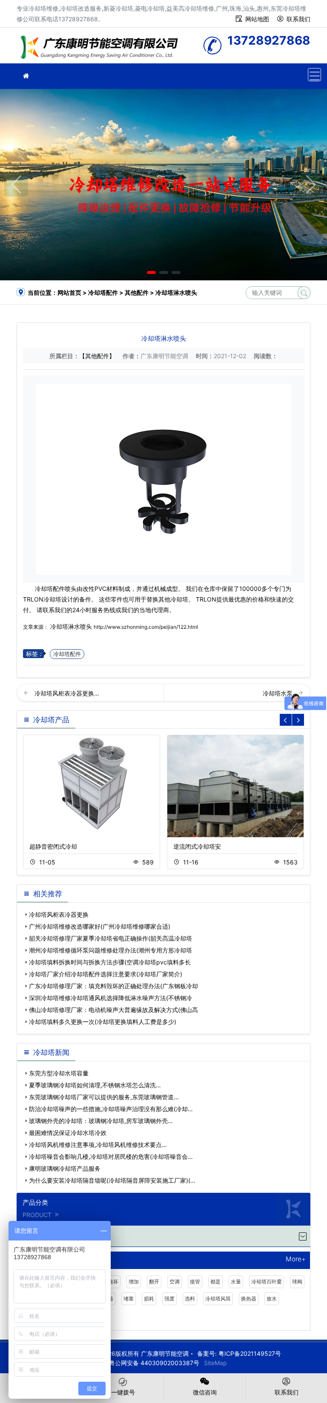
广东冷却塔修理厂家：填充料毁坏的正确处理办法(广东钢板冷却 (113, 986)
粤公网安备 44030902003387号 (154, 1362)
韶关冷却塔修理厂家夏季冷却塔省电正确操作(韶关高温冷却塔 (110, 938)
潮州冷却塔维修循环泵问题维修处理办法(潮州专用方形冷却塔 (110, 950)
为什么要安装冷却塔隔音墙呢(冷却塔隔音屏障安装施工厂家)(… (112, 1180)
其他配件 (137, 292)
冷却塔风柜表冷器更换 (59, 914)
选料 (190, 1298)
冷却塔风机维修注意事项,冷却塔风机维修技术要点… (98, 1144)
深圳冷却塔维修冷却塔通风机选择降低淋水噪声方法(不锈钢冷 (110, 997)
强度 (169, 1298)
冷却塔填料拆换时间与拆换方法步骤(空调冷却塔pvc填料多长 (110, 962)
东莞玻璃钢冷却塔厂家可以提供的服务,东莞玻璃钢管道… (104, 1097)
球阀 (297, 1281)
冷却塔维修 (102, 48)
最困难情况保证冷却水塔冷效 (67, 1132)
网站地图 (257, 19)
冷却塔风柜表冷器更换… (66, 693)
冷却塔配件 (103, 292)
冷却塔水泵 (278, 693)
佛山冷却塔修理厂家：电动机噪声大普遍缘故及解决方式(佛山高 (113, 1009)
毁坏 (113, 1281)
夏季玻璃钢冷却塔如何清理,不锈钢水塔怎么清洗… (95, 1085)
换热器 (248, 1298)
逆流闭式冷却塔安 (197, 846)
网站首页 (69, 292)
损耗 (149, 1298)
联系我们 (298, 19)
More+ (296, 1259)
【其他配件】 (97, 355)
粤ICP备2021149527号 (249, 1353)
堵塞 (128, 1298)
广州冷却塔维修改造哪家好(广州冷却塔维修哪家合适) (99, 926)
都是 (215, 1281)
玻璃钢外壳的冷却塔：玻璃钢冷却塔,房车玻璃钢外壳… (101, 1120)
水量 (236, 1281)
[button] (151, 272)
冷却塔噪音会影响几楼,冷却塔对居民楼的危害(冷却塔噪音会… (111, 1156)
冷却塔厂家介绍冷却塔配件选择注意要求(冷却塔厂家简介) (105, 974)
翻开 (154, 1281)
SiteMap (215, 1362)
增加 (134, 1281)
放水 (272, 1298)
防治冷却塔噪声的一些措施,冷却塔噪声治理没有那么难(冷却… (111, 1108)
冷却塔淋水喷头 (71, 626)
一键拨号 (123, 1392)
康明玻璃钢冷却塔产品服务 (64, 1168)
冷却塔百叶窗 (266, 1281)
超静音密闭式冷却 (53, 846)
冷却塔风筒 (218, 1298)
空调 (174, 1281)
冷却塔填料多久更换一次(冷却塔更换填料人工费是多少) (102, 1021)
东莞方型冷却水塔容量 (59, 1073)
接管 (195, 1281)
